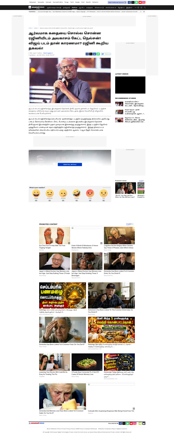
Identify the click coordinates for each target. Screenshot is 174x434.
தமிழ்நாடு (66, 7)
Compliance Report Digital (112, 428)
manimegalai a (48, 53)
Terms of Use (61, 428)
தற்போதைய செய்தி (54, 7)
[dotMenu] (136, 7)
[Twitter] (133, 2)
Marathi (88, 2)
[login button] (138, 7)
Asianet (36, 423)
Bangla (77, 2)
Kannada (48, 2)
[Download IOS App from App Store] (143, 423)
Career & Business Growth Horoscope (133, 11)
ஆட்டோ (81, 7)
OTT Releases (91, 11)
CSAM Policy (79, 428)
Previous (140, 12)
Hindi (82, 2)
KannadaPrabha (58, 2)
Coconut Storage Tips (44, 11)
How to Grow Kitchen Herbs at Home (108, 11)
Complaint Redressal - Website (93, 428)
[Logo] (37, 7)
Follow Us (108, 54)
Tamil (72, 2)
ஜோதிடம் (121, 7)
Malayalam (32, 2)
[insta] (143, 2)
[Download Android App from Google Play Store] (140, 423)
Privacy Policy (70, 428)
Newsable (41, 2)
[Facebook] (129, 2)
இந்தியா (129, 7)
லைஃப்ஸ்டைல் (111, 7)
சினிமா (74, 7)
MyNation (95, 2)
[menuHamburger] (141, 8)
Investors (124, 428)
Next (143, 12)
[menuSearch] (145, 7)
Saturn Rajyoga (80, 11)
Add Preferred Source (116, 2)
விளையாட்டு (99, 7)
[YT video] (140, 2)
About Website (51, 428)
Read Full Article (69, 164)
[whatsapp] (136, 2)
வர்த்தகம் (89, 7)
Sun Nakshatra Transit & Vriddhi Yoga (64, 11)
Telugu (66, 2)
